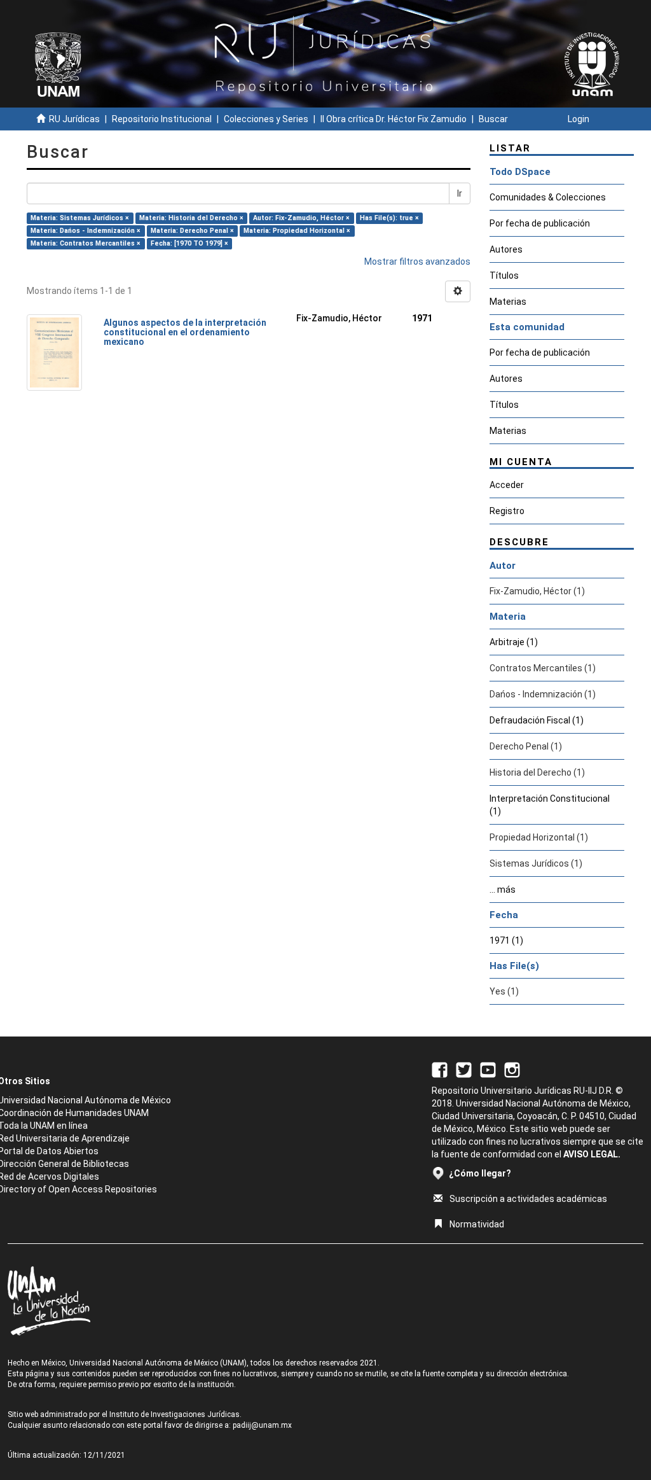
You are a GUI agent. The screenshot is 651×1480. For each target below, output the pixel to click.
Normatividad (476, 1224)
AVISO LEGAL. (591, 1154)
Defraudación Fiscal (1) (537, 720)
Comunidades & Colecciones (548, 197)
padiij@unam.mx (262, 1425)
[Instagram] (512, 1069)
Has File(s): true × (389, 218)
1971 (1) (506, 940)
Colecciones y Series (266, 119)
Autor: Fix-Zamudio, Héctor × (301, 218)
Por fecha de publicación (540, 223)
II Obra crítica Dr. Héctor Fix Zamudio (393, 119)
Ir (459, 193)
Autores (506, 249)
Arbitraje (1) (514, 642)
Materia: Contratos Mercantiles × (85, 243)
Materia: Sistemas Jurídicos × (80, 218)
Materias (508, 302)
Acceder (507, 485)
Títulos (504, 275)
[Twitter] (464, 1069)
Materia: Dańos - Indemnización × (85, 231)
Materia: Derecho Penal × (192, 231)
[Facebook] (440, 1069)
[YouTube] (488, 1069)
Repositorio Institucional (162, 119)
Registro (507, 511)
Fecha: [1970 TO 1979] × (189, 243)
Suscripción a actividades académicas (528, 1199)
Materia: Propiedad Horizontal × (296, 231)
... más (503, 889)
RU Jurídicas (74, 119)
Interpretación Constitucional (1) (550, 804)
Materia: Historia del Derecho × (191, 218)
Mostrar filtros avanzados (417, 261)
